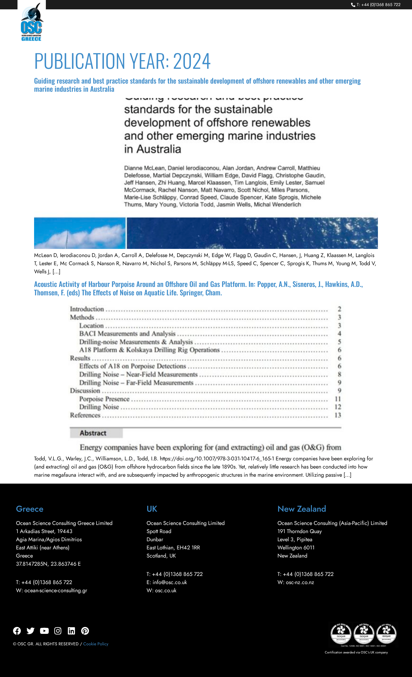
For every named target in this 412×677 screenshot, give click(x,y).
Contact (383, 28)
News (317, 28)
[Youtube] (44, 631)
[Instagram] (58, 631)
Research (284, 28)
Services (153, 28)
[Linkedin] (71, 631)
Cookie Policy (95, 644)
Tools (251, 28)
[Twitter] (31, 631)
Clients (221, 28)
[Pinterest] (85, 631)
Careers (348, 28)
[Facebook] (17, 631)
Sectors (188, 28)
